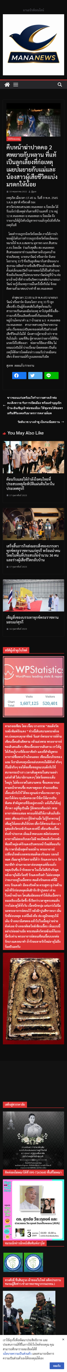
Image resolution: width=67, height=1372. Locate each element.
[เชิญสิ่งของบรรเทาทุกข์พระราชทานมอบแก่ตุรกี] (33, 582)
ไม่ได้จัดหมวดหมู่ (14, 139)
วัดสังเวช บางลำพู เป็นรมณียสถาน (39, 422)
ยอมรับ (57, 1365)
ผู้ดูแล (33, 191)
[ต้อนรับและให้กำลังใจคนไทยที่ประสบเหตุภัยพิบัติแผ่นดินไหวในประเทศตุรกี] (33, 443)
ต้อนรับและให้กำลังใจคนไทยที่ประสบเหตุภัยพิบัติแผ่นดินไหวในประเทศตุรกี (30, 484)
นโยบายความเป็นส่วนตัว (17, 1353)
